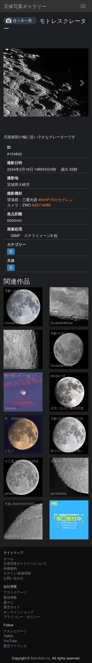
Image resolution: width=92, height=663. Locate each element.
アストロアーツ (15, 592)
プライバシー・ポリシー (22, 616)
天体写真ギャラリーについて (25, 563)
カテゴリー (16, 244)
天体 (11, 260)
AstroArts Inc (40, 657)
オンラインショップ (18, 611)
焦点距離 (14, 213)
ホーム (8, 558)
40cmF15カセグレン (55, 199)
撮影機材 (14, 193)
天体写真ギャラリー (25, 6)
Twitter (8, 635)
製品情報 (10, 597)
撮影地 (12, 177)
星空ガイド (12, 606)
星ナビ (8, 602)
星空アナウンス (15, 645)
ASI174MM (41, 205)
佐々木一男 (22, 20)
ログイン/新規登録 (17, 572)
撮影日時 (14, 162)
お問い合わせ (13, 577)
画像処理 (14, 229)
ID (9, 147)
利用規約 (10, 568)
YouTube (10, 640)
